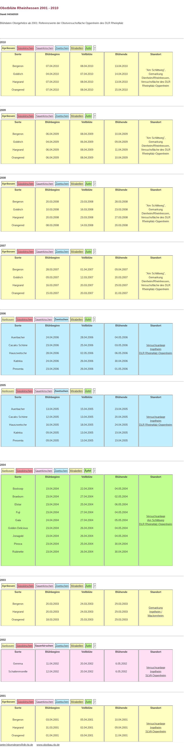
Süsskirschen (25, 48)
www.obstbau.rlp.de (48, 744)
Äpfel (88, 48)
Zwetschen (62, 48)
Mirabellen (77, 48)
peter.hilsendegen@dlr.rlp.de (16, 744)
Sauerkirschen (44, 48)
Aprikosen (8, 319)
